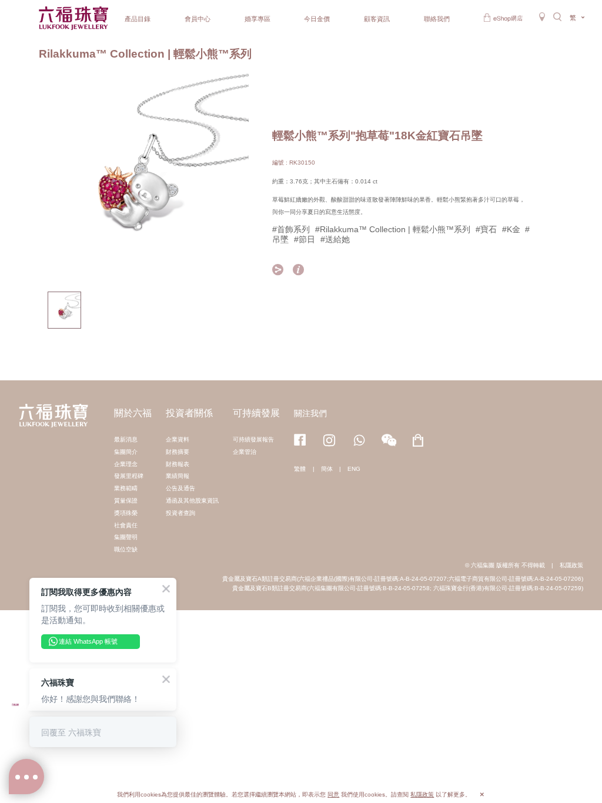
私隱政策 (571, 565)
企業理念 (126, 464)
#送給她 (335, 239)
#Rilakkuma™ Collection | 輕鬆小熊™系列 (392, 229)
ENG (353, 469)
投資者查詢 (180, 513)
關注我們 (310, 413)
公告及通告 (180, 488)
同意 (333, 794)
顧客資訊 (377, 18)
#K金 (511, 229)
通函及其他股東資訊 (192, 500)
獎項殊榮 (126, 513)
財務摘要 (177, 452)
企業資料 (177, 439)
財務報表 (177, 464)
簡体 (327, 469)
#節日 (304, 239)
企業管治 (244, 452)
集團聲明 (126, 537)
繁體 (300, 469)
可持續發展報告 (253, 439)
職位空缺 (126, 549)
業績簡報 (177, 476)
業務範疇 (126, 488)
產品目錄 (137, 18)
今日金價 (317, 18)
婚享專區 (257, 18)
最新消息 (126, 439)
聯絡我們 (437, 18)
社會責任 (126, 525)
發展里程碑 (128, 476)
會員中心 (197, 18)
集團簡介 (126, 452)
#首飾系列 (291, 229)
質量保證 (126, 500)
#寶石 (486, 229)
